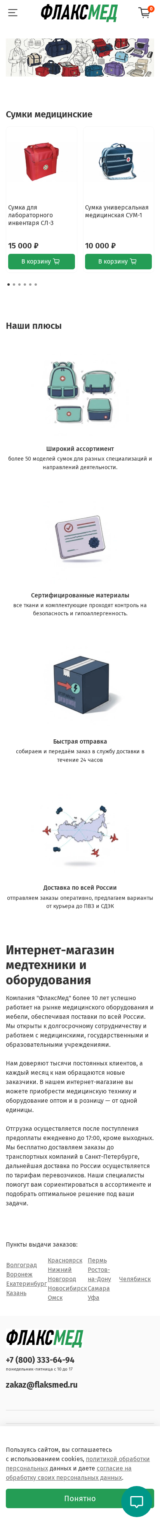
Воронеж (19, 1274)
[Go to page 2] (14, 284)
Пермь (97, 1260)
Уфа (93, 1297)
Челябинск (135, 1279)
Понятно (80, 1498)
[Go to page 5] (30, 284)
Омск (55, 1297)
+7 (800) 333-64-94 (40, 1360)
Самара (99, 1288)
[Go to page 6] (36, 284)
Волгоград (21, 1265)
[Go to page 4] (25, 284)
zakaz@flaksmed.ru (42, 1385)
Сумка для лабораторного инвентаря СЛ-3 (31, 214)
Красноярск (65, 1260)
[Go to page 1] (8, 284)
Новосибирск (67, 1288)
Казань (16, 1293)
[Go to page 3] (19, 284)
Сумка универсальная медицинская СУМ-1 (117, 210)
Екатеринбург (26, 1283)
